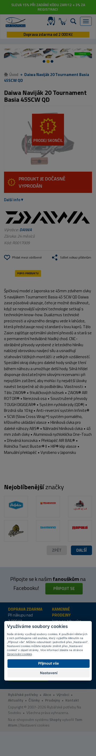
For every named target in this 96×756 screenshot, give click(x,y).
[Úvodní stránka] (15, 22)
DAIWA (25, 230)
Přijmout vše (48, 663)
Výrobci (63, 694)
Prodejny (52, 700)
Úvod (13, 74)
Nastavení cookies (35, 725)
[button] (81, 550)
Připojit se (64, 588)
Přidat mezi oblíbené (27, 257)
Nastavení (48, 673)
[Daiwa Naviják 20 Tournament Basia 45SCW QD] (48, 139)
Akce (47, 694)
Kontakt (72, 700)
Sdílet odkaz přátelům (75, 257)
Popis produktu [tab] (28, 273)
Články (34, 700)
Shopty (55, 719)
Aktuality (15, 700)
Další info (12, 200)
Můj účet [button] (52, 21)
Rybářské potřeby (23, 694)
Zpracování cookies (19, 654)
